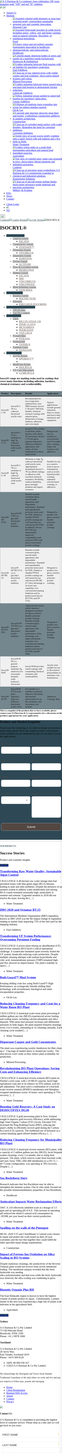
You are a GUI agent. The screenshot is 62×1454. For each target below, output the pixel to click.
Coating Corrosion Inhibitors (20, 307)
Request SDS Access (17, 1393)
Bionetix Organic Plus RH (17, 1289)
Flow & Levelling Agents (25, 267)
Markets (10, 15)
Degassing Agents (22, 250)
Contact (10, 198)
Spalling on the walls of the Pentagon (24, 1227)
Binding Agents (20, 295)
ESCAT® (24, 241)
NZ (8, 210)
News (9, 196)
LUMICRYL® (26, 373)
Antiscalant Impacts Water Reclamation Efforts (31, 1201)
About (9, 1396)
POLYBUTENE (27, 298)
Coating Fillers (13, 315)
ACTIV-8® (25, 264)
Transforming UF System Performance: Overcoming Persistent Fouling (25, 937)
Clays (15, 318)
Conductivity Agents (23, 244)
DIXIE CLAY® (27, 324)
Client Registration (15, 1390)
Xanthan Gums (20, 347)
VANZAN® (25, 350)
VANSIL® (24, 344)
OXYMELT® (26, 252)
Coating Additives (15, 235)
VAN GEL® (25, 333)
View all (4, 865)
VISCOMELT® (27, 281)
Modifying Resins (22, 364)
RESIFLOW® (26, 270)
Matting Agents (20, 272)
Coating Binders (14, 292)
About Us (11, 12)
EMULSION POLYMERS (33, 304)
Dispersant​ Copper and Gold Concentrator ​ (28, 1042)
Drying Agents (20, 261)
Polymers (17, 301)
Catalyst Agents (20, 238)
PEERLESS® (26, 330)
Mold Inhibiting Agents (24, 287)
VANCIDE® (25, 290)
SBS (21, 278)
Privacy (10, 1401)
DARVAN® (25, 258)
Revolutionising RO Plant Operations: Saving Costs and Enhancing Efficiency (30, 1070)
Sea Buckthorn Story (14, 1178)
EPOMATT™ (26, 358)
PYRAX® (24, 338)
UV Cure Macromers (23, 370)
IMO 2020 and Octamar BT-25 (20, 909)
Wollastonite (19, 341)
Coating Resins (14, 353)
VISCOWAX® (27, 284)
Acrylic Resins (20, 355)
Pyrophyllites (19, 335)
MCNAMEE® (26, 327)
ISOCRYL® (25, 361)
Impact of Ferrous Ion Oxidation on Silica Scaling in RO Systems (27, 1256)
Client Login (12, 204)
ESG (8, 193)
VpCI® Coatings (21, 313)
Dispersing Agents (22, 255)
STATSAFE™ (26, 247)
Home (9, 1387)
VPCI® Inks (19, 310)
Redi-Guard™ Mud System (18, 977)
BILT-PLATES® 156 (30, 321)
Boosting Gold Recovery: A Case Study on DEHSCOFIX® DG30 (27, 1108)
